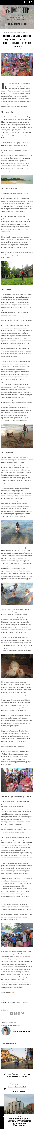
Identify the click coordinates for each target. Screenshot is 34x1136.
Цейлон (18, 1002)
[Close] (4, 1088)
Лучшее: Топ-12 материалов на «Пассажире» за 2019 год (17, 1075)
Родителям (18, 33)
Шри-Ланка (24, 1002)
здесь (14, 992)
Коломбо (4, 1002)
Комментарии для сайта (11, 1025)
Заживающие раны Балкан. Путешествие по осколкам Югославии (19, 1122)
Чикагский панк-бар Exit (17, 1085)
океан (13, 1002)
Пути (19, 1116)
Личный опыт (8, 33)
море (9, 1002)
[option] (17, 1062)
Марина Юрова (19, 49)
